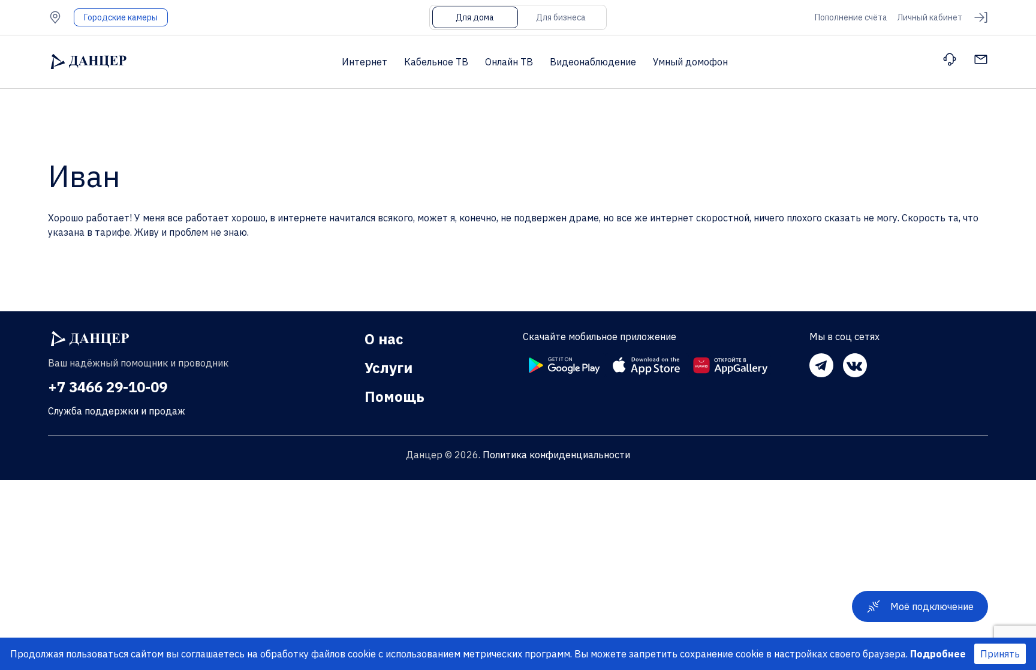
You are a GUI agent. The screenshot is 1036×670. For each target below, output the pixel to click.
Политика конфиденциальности (556, 455)
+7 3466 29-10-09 (107, 386)
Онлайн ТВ (509, 62)
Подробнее (938, 654)
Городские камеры (121, 17)
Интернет (364, 62)
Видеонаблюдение (593, 62)
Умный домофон (690, 62)
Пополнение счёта (851, 17)
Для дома (475, 17)
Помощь (394, 396)
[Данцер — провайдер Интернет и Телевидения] (90, 338)
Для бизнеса (561, 17)
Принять (1000, 654)
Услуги (388, 367)
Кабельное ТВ (436, 62)
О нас (384, 338)
